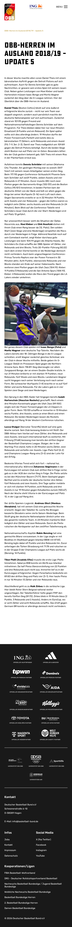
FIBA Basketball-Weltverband (19, 873)
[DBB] (9, 12)
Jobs (7, 839)
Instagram (41, 850)
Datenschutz (11, 855)
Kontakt (8, 845)
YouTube (40, 855)
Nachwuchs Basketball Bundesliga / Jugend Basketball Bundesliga (33, 885)
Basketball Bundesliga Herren (19, 897)
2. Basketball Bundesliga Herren (21, 903)
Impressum (10, 850)
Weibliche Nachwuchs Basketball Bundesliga (27, 892)
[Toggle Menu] (62, 6)
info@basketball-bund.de (25, 821)
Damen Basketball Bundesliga (19, 908)
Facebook (41, 845)
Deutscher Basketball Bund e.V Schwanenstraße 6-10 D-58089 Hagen (20, 808)
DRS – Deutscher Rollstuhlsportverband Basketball (30, 878)
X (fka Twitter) (43, 839)
